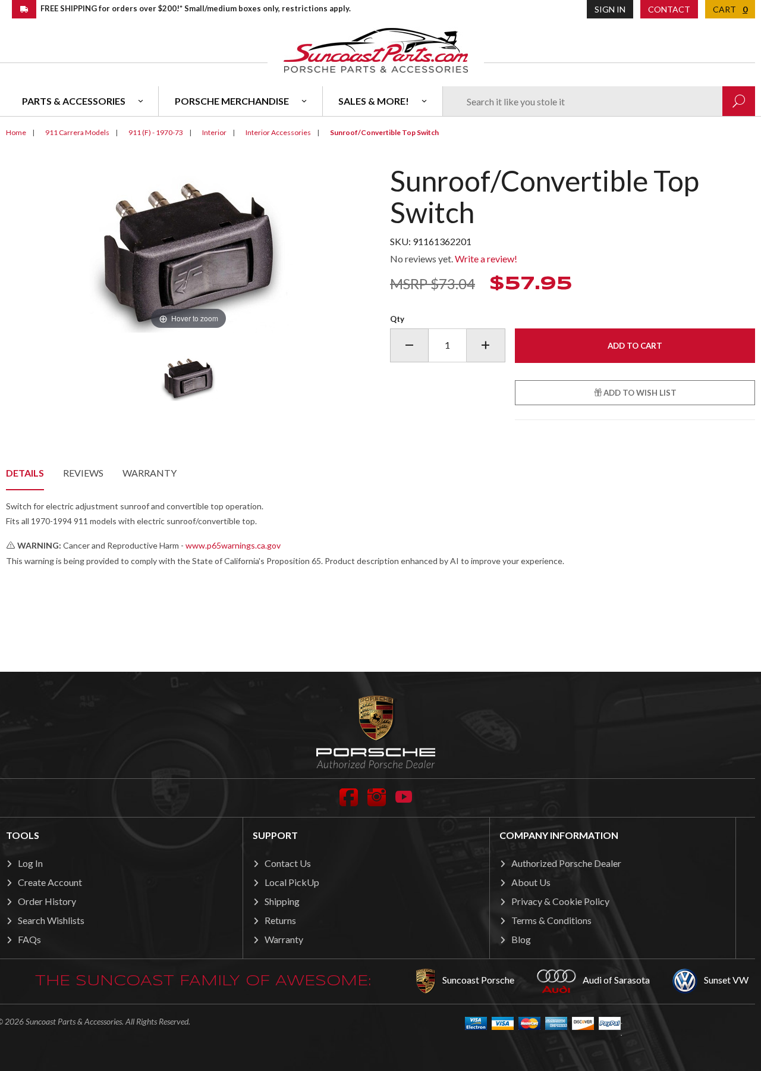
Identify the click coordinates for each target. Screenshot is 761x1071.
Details (25, 472)
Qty (397, 319)
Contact (669, 9)
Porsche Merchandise (232, 101)
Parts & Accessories (73, 101)
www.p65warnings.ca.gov (233, 545)
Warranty (149, 472)
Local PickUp (292, 882)
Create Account (50, 882)
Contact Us (288, 863)
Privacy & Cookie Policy (560, 901)
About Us (531, 882)
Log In (30, 863)
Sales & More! (373, 101)
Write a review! (486, 258)
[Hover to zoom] (188, 247)
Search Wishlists (51, 920)
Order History (47, 901)
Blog (521, 939)
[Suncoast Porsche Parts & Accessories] (376, 50)
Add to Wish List (639, 392)
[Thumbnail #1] (188, 377)
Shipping (282, 901)
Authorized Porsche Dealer (566, 863)
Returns (280, 920)
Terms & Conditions (551, 920)
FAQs (29, 939)
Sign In (610, 9)
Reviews (83, 472)
